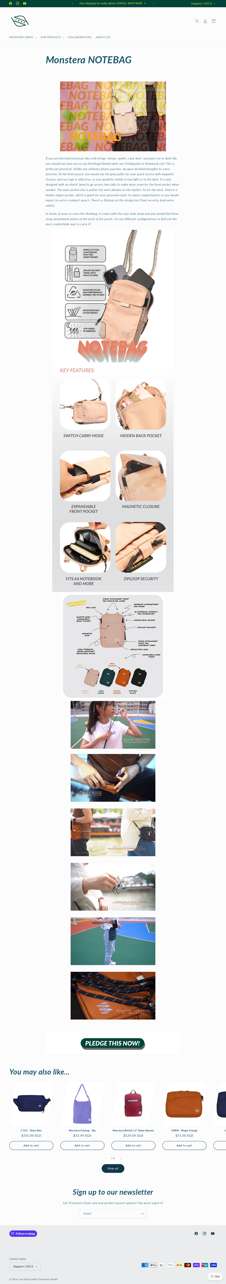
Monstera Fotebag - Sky (82, 1130)
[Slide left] (105, 1158)
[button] (22, 37)
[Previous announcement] (72, 3)
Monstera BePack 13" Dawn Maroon (133, 1130)
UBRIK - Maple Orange (184, 1130)
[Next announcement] (153, 3)
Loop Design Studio (27, 1279)
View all (113, 1168)
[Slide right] (121, 1158)
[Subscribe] (142, 1213)
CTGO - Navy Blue (31, 1130)
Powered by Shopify (48, 1279)
